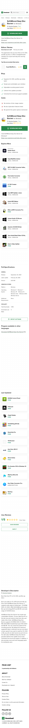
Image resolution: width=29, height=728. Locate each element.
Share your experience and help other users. (13, 42)
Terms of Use (5, 696)
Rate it (14, 529)
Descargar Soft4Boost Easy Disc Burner (12, 332)
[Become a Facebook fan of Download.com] (3, 713)
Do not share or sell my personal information (13, 702)
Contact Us (4, 682)
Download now (16, 33)
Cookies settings (6, 705)
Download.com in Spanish (8, 685)
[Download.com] (5, 12)
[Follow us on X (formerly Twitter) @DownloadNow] (6, 713)
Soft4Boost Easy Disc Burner (16, 22)
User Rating (10, 28)
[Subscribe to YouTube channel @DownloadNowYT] (9, 713)
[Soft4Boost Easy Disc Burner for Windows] (3, 24)
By (12, 26)
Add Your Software (6, 679)
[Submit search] (11, 12)
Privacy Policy (5, 693)
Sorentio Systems (7, 593)
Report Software (15, 319)
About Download (6, 676)
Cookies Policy (5, 699)
